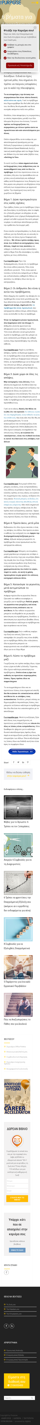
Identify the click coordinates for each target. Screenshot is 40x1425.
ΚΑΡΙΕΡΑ (17, 1418)
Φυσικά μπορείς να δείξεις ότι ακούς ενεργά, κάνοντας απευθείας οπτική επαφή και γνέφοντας (21, 502)
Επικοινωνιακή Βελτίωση (17, 1052)
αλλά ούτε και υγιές (13, 100)
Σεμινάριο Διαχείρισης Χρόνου (14, 1063)
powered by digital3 (23, 1421)
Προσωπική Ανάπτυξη (14, 1351)
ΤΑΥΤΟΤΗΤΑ (29, 1418)
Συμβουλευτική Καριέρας (17, 1057)
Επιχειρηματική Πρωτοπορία (17, 1360)
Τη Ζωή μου (11, 1305)
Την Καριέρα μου (12, 1309)
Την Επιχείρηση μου (14, 1314)
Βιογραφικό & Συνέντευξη (17, 1069)
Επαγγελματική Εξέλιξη (15, 1355)
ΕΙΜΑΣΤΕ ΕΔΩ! (17, 1250)
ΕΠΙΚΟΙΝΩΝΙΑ (6, 1421)
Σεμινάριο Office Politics (16, 1046)
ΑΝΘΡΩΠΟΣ (6, 1418)
